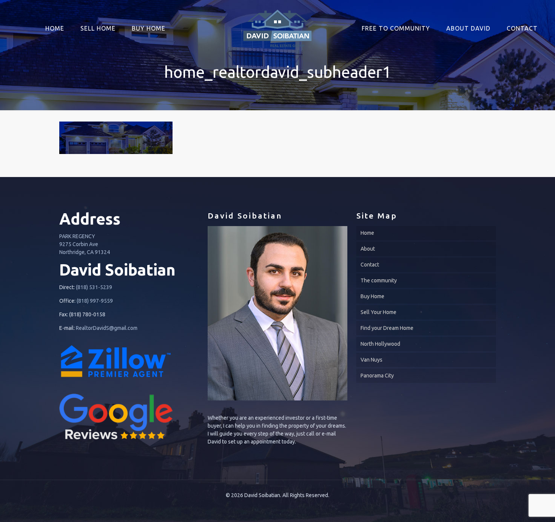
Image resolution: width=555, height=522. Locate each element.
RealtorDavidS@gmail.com (106, 328)
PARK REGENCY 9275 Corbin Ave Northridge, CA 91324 (84, 244)
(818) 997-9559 (95, 301)
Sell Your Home (378, 312)
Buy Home (372, 296)
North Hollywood (380, 344)
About (368, 249)
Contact (370, 265)
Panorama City (377, 376)
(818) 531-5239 (94, 287)
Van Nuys (371, 360)
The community (379, 280)
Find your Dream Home (387, 328)
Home (367, 233)
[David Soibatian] (277, 24)
